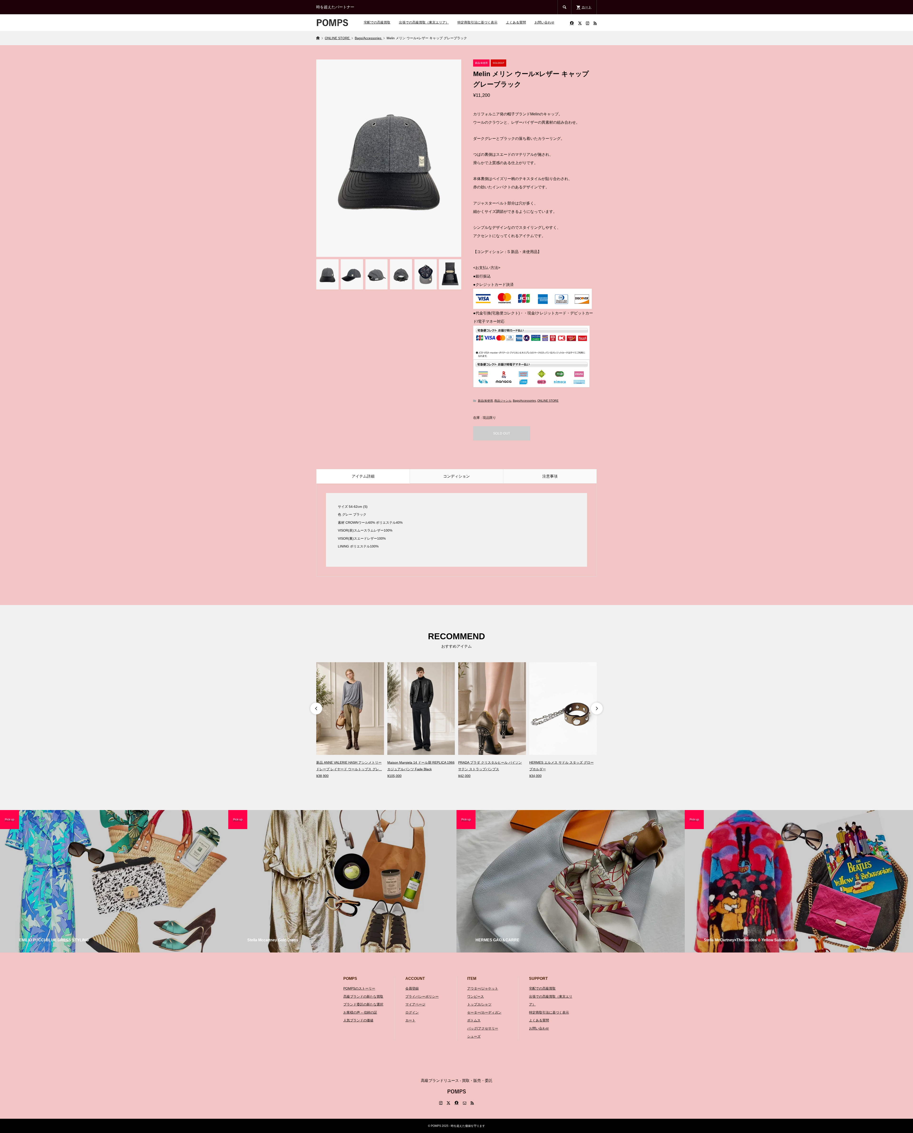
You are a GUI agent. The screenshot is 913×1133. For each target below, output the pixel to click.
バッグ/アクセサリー (482, 1028)
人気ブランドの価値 (358, 1020)
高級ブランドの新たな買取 (363, 996)
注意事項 (550, 476)
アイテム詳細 (363, 476)
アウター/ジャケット (482, 988)
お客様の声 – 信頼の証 (360, 1012)
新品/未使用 (485, 400)
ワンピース (475, 996)
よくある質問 (516, 22)
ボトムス (474, 1020)
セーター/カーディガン (484, 1012)
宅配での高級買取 (377, 22)
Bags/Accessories (524, 400)
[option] (350, 720)
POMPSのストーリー (359, 988)
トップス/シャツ (479, 1004)
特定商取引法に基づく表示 (477, 22)
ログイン (412, 1012)
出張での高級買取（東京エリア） (424, 22)
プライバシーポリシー (422, 996)
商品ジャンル (502, 400)
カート (410, 1020)
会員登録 (412, 988)
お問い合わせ (544, 22)
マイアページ (415, 1004)
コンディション (456, 476)
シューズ (474, 1036)
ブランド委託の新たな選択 (363, 1004)
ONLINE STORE (547, 400)
